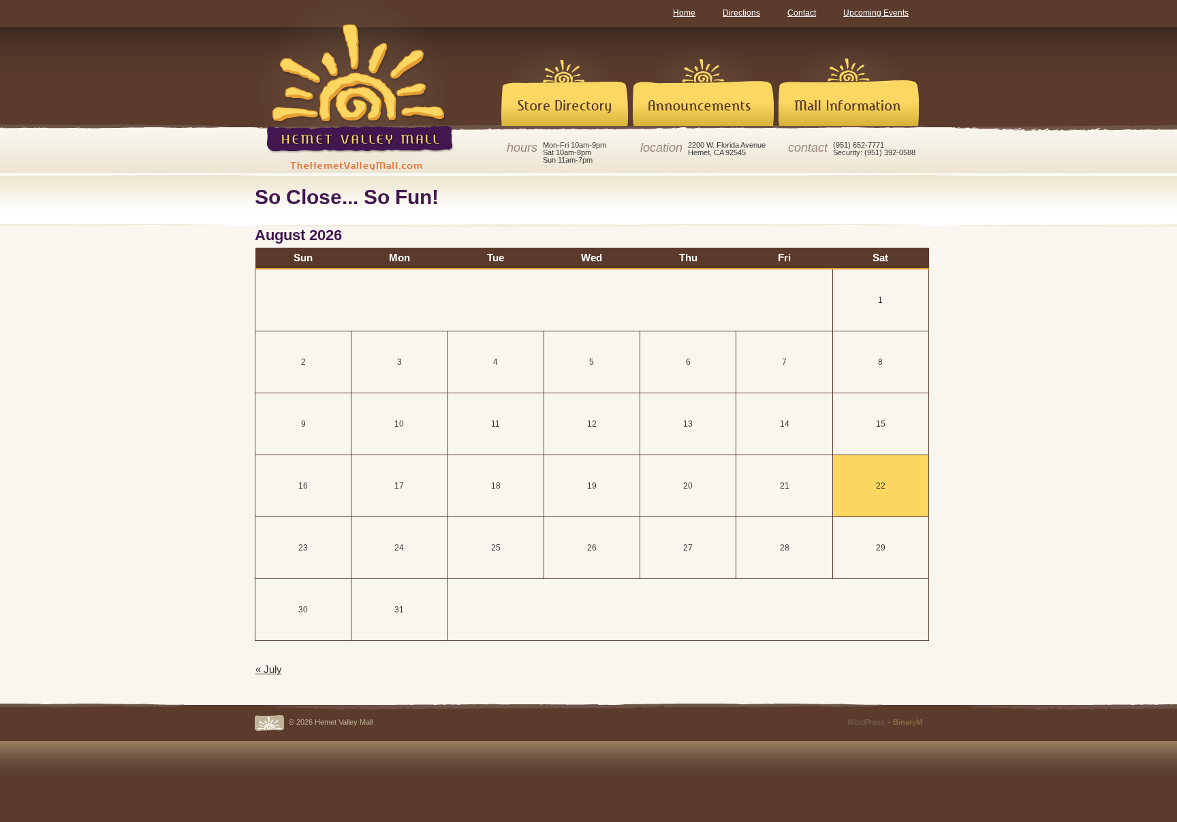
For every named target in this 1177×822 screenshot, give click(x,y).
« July (268, 669)
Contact (801, 13)
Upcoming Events (876, 13)
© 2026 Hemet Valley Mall (331, 722)
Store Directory (554, 77)
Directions (741, 13)
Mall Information (849, 77)
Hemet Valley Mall (357, 85)
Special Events (702, 77)
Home (684, 13)
